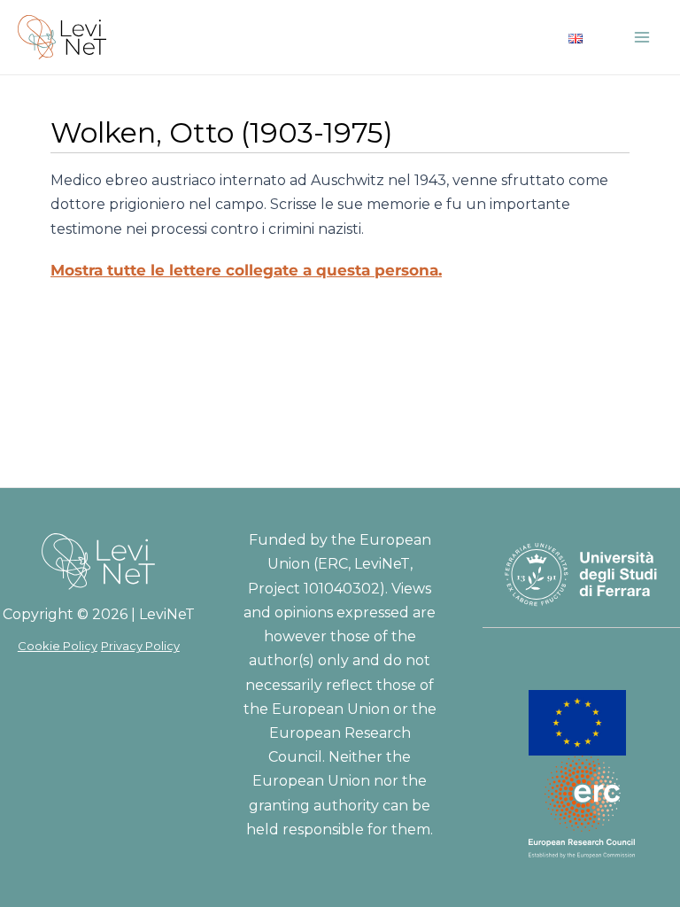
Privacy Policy (140, 646)
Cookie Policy (57, 646)
